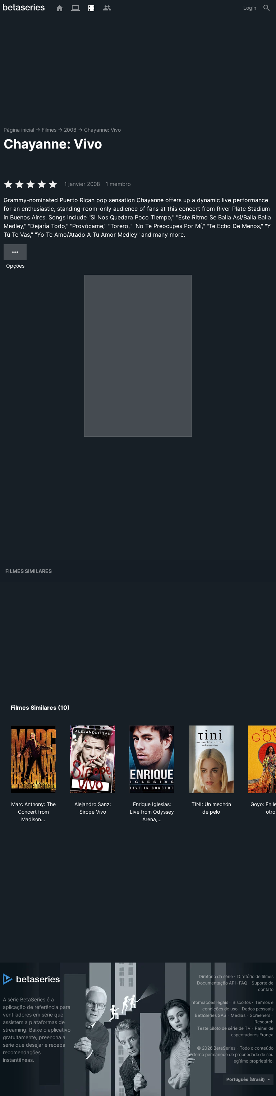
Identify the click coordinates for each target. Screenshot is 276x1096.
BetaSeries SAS (210, 1015)
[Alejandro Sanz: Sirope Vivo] (92, 759)
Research (263, 1021)
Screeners (260, 1015)
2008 (70, 130)
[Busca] (266, 8)
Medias (238, 1015)
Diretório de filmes (255, 976)
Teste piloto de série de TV (223, 1028)
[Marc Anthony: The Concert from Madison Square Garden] (33, 759)
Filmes (49, 130)
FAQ (243, 983)
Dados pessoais (257, 1008)
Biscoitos (242, 1002)
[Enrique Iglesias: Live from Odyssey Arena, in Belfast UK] (151, 759)
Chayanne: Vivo (102, 130)
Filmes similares (28, 571)
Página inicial (19, 130)
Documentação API (216, 983)
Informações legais (209, 1002)
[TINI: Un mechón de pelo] (211, 759)
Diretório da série (216, 976)
